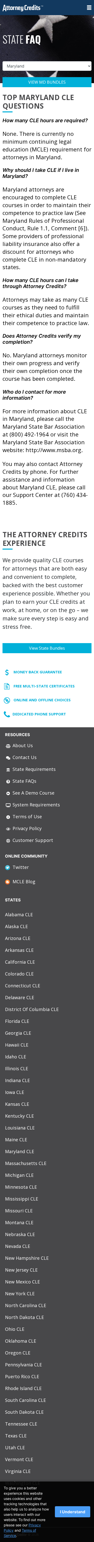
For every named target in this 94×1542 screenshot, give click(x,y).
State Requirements (33, 769)
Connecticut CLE (22, 986)
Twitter (19, 867)
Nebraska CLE (20, 1234)
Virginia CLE (18, 1471)
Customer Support (32, 840)
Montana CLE (19, 1222)
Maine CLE (16, 1140)
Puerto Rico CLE (22, 1376)
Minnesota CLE (21, 1187)
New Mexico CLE (22, 1282)
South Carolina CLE (25, 1400)
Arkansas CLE (19, 950)
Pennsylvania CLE (23, 1365)
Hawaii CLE (16, 1045)
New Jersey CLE (21, 1270)
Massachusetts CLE (25, 1163)
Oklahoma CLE (20, 1341)
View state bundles (47, 648)
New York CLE (20, 1294)
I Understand (72, 1511)
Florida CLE (17, 1021)
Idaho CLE (15, 1057)
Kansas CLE (17, 1104)
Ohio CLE (14, 1329)
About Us (22, 745)
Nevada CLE (17, 1246)
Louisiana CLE (20, 1128)
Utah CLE (15, 1447)
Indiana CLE (17, 1080)
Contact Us (24, 757)
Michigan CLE (19, 1175)
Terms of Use (26, 816)
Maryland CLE (19, 1151)
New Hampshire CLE (27, 1258)
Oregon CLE (17, 1353)
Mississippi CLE (21, 1199)
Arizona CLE (17, 938)
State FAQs (23, 781)
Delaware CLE (19, 997)
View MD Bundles (47, 82)
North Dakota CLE (24, 1317)
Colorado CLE (19, 974)
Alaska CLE (16, 926)
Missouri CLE (19, 1211)
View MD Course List (47, 98)
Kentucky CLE (19, 1116)
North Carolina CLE (25, 1305)
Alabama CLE (19, 914)
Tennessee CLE (21, 1424)
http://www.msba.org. (54, 450)
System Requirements (35, 805)
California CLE (20, 962)
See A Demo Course (32, 793)
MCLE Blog (22, 881)
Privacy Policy (26, 828)
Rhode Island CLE (23, 1388)
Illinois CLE (16, 1068)
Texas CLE (16, 1436)
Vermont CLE (19, 1459)
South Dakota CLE (24, 1412)
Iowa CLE (14, 1092)
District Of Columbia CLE (32, 1009)
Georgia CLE (18, 1033)
